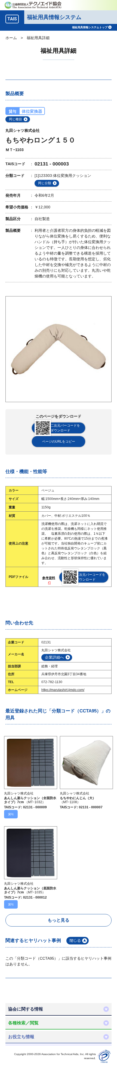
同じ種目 (15, 119)
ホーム (11, 38)
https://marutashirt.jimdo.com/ (62, 690)
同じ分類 (44, 183)
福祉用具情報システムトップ (89, 27)
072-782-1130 (51, 682)
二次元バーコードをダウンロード (65, 428)
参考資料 (48, 578)
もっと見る (58, 920)
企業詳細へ (54, 657)
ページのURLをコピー (58, 441)
